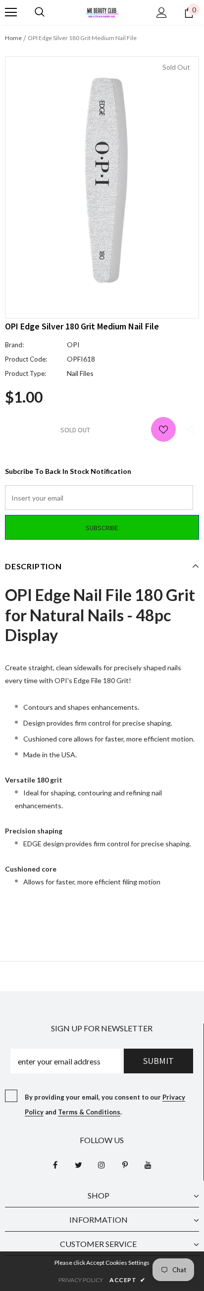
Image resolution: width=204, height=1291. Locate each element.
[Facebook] (55, 1164)
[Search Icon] (40, 12)
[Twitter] (78, 1164)
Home (13, 38)
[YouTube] (148, 1164)
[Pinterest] (125, 1164)
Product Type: (25, 373)
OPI (73, 344)
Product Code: (26, 359)
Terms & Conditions (89, 1112)
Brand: (14, 345)
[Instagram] (101, 1164)
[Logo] (102, 11)
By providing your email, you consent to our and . (105, 1104)
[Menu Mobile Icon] (11, 12)
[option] (102, 180)
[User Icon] (161, 12)
